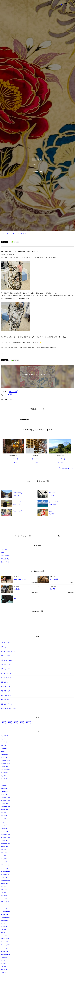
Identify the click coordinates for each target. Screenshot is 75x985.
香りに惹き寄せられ (6, 559)
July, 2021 (3, 923)
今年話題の (17, 589)
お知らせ (3, 647)
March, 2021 (4, 935)
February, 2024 (5, 828)
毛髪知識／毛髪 (5, 691)
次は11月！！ (16, 504)
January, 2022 (4, 905)
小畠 (16, 722)
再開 (15, 599)
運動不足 (51, 495)
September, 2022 (5, 880)
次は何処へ (52, 514)
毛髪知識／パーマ (6, 686)
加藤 (22, 722)
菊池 (4, 722)
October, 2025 (4, 766)
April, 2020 (4, 969)
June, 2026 (4, 742)
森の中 (36, 462)
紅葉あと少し (16, 495)
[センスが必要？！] (60, 446)
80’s (14, 514)
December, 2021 (5, 908)
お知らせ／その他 (6, 673)
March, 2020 (4, 972)
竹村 (11, 394)
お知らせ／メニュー (7, 669)
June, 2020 (4, 963)
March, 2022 (4, 898)
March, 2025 (4, 788)
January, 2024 (4, 831)
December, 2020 (5, 945)
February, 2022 (5, 902)
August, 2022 (4, 883)
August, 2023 (4, 846)
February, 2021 (5, 938)
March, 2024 (4, 825)
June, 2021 (4, 926)
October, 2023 (4, 840)
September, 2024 (5, 806)
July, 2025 (3, 776)
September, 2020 (5, 954)
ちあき (29, 722)
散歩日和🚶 (53, 589)
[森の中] (36, 446)
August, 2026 (4, 736)
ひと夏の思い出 (13, 462)
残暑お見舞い (53, 504)
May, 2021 (3, 929)
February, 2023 (5, 865)
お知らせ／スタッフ (7, 664)
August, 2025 (4, 772)
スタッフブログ (13, 391)
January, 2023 (4, 868)
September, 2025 (5, 769)
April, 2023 (4, 859)
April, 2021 (4, 932)
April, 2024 (4, 822)
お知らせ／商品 (5, 655)
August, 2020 (4, 957)
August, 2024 (4, 809)
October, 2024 (4, 803)
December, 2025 (5, 760)
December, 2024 (5, 797)
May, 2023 (3, 855)
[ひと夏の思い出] (13, 446)
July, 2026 (3, 739)
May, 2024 (3, 819)
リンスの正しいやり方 (20, 579)
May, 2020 (3, 966)
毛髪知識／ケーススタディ (8, 708)
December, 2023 (5, 834)
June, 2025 (4, 779)
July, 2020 (3, 960)
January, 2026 (4, 757)
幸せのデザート (5, 562)
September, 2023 (5, 843)
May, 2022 (3, 892)
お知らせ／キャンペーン (8, 651)
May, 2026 (3, 745)
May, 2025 (3, 782)
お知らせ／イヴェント (7, 660)
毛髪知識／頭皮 (5, 699)
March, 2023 (4, 862)
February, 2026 (5, 754)
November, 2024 (5, 800)
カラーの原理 (54, 579)
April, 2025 (4, 785)
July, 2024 (3, 812)
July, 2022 (3, 886)
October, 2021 (4, 914)
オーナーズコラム (6, 677)
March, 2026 (4, 751)
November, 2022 (5, 874)
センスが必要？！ (60, 462)
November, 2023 (5, 837)
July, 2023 (3, 849)
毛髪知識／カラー (6, 682)
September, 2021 (5, 917)
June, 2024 (4, 815)
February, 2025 (5, 791)
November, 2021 (5, 911)
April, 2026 (4, 748)
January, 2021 (4, 942)
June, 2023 (4, 852)
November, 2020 (5, 948)
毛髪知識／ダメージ (6, 704)
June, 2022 (4, 889)
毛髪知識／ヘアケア (6, 695)
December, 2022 (5, 871)
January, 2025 (4, 794)
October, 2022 (4, 877)
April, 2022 (4, 895)
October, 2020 (4, 951)
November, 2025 (5, 763)
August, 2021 (4, 920)
